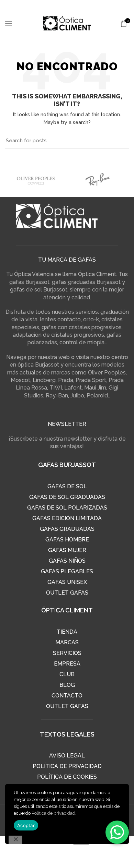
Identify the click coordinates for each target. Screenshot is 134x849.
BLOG (67, 685)
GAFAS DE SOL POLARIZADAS (67, 507)
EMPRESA (67, 663)
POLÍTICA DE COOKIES (67, 777)
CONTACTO (67, 695)
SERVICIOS (67, 653)
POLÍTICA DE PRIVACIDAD (67, 766)
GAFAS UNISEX (67, 582)
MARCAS (67, 642)
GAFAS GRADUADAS (67, 529)
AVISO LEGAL (67, 755)
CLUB (67, 674)
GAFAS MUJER (67, 550)
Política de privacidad (53, 813)
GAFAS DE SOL (67, 486)
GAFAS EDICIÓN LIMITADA (67, 518)
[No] (15, 840)
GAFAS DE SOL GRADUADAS (67, 497)
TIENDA (67, 632)
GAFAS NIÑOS (67, 561)
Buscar (119, 141)
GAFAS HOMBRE (67, 539)
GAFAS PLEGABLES (67, 571)
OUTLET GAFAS (67, 592)
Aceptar (26, 825)
